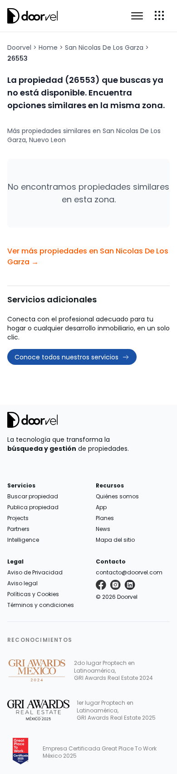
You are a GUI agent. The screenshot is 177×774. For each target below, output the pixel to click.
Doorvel (19, 47)
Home (48, 47)
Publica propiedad (33, 507)
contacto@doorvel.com (129, 572)
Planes (105, 518)
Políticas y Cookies (33, 594)
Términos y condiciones (40, 605)
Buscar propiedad (32, 496)
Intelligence (23, 540)
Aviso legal (22, 583)
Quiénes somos (117, 496)
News (103, 529)
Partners (18, 529)
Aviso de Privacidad (35, 572)
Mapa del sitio (115, 540)
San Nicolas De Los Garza (104, 47)
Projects (18, 518)
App (101, 507)
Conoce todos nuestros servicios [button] (66, 357)
